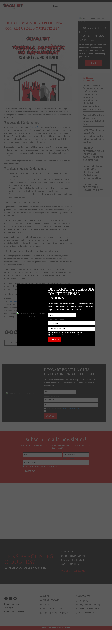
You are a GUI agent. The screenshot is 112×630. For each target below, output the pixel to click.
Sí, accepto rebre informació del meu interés (65, 335)
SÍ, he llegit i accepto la (67, 332)
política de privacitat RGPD (74, 332)
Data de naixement (56, 320)
